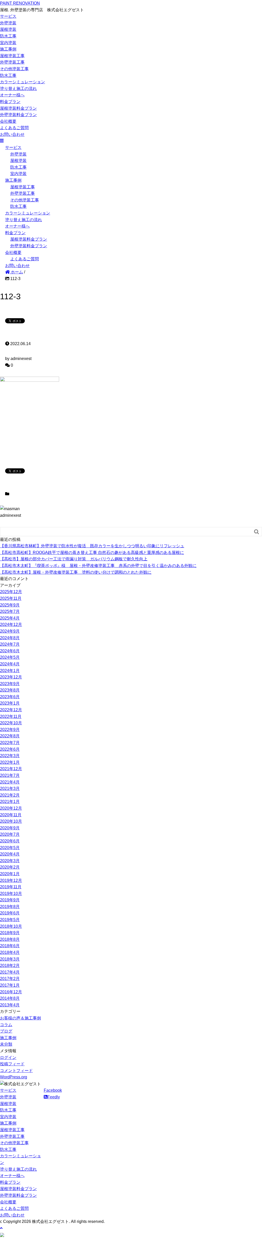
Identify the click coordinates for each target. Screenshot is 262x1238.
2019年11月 (10, 887)
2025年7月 (10, 611)
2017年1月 (10, 985)
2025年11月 (10, 598)
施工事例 (8, 49)
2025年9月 (10, 605)
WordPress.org (13, 1077)
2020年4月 (10, 854)
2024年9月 (10, 631)
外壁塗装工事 (12, 62)
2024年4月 (10, 664)
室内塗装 (8, 42)
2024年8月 (10, 638)
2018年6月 (10, 946)
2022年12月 (11, 710)
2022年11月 (10, 716)
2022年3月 (10, 756)
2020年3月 (10, 861)
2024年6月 (10, 651)
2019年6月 (10, 913)
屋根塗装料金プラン (18, 108)
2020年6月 (10, 841)
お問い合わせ (12, 134)
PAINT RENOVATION (20, 3)
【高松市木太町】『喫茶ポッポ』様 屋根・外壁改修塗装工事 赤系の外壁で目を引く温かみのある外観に (98, 565)
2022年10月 (11, 723)
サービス (8, 16)
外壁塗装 (8, 23)
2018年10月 (11, 926)
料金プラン (10, 101)
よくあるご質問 (14, 128)
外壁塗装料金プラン (18, 114)
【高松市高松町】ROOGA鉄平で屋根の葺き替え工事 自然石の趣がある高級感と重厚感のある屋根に (92, 552)
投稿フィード (12, 1064)
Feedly (53, 1097)
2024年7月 (10, 644)
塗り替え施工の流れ (18, 88)
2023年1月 (10, 703)
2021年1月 (10, 801)
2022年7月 (10, 742)
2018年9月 (10, 933)
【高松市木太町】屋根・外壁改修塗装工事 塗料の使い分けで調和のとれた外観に (75, 572)
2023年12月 (11, 677)
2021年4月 (10, 782)
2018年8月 (10, 939)
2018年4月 (10, 952)
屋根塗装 (8, 29)
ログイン (8, 1057)
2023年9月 (10, 684)
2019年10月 (11, 893)
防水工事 (8, 36)
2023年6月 (10, 697)
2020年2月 (10, 867)
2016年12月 (11, 992)
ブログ (6, 1031)
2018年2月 (10, 965)
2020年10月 (11, 821)
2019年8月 (10, 906)
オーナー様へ (12, 95)
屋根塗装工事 (12, 56)
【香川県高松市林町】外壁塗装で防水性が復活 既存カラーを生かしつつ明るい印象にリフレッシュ (92, 546)
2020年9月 (10, 828)
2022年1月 (10, 762)
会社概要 (8, 121)
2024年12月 (11, 624)
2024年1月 (10, 670)
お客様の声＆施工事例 (20, 1018)
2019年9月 (10, 900)
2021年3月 (10, 788)
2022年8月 (10, 736)
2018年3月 (10, 959)
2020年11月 (10, 815)
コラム (6, 1025)
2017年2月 (10, 978)
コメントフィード (16, 1070)
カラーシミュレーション (22, 82)
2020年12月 (11, 808)
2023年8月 (10, 690)
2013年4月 (10, 1005)
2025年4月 (10, 618)
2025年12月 (11, 592)
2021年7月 (10, 775)
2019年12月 (11, 880)
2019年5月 (10, 919)
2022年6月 (10, 749)
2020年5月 (10, 847)
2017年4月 (10, 972)
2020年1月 (10, 874)
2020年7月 (10, 834)
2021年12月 (11, 769)
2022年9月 (10, 729)
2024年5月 (10, 657)
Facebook (53, 1090)
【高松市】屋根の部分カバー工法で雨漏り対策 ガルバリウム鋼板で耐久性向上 (73, 559)
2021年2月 (10, 795)
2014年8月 (10, 998)
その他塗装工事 (14, 69)
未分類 (6, 1044)
